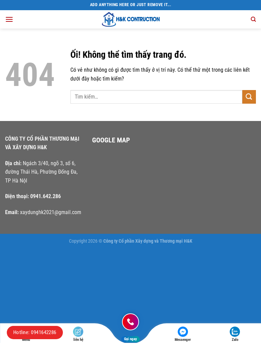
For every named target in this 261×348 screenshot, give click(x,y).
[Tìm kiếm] (253, 19)
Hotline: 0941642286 (34, 332)
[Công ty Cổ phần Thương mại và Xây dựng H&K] (130, 19)
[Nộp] (249, 96)
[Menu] (9, 19)
